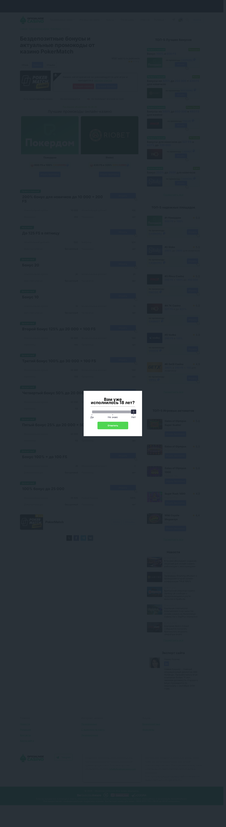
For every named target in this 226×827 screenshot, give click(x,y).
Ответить (113, 425)
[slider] (133, 412)
